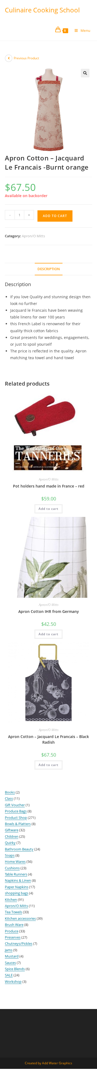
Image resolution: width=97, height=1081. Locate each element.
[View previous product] (8, 58)
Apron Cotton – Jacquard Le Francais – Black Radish (48, 739)
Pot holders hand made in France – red (48, 486)
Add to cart (55, 216)
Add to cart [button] (48, 508)
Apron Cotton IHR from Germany (48, 611)
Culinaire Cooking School (42, 9)
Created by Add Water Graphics (48, 1063)
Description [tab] (48, 269)
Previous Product (26, 58)
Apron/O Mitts (33, 236)
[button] (85, 73)
